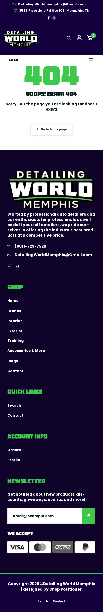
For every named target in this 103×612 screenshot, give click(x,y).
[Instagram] (54, 18)
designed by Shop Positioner (52, 589)
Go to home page (53, 129)
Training (16, 340)
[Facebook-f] (48, 18)
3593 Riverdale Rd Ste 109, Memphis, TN (54, 10)
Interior (15, 320)
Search (14, 405)
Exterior (15, 330)
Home (13, 300)
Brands (14, 310)
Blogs (13, 360)
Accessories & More (26, 350)
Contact (16, 370)
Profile (14, 459)
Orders (14, 449)
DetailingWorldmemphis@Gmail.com (51, 4)
